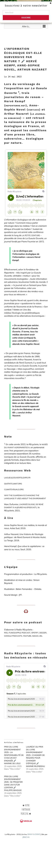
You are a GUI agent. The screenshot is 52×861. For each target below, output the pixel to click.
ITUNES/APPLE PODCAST (19, 633)
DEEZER (42, 633)
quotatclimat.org (13, 483)
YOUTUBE (27, 636)
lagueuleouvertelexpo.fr (17, 478)
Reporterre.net (16, 106)
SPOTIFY (34, 633)
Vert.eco (33, 110)
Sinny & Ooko (33, 834)
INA (11, 451)
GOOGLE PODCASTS (13, 636)
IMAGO (35, 636)
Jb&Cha (26, 837)
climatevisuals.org (14, 489)
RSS (6, 633)
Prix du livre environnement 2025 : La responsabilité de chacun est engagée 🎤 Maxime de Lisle (14, 755)
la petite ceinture (31, 235)
